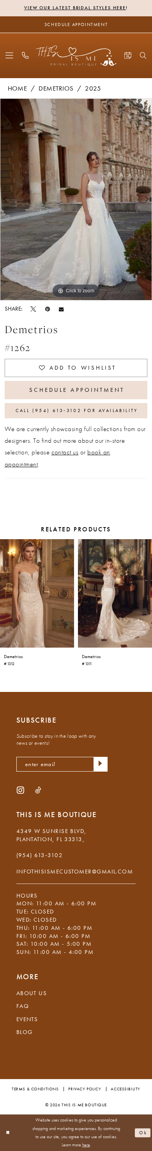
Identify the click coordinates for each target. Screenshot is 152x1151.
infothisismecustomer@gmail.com (74, 871)
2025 (93, 88)
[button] (9, 55)
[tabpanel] (76, 199)
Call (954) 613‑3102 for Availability (77, 410)
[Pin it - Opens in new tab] (47, 308)
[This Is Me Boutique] (76, 55)
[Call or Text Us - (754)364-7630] (26, 55)
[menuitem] (9, 55)
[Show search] (143, 55)
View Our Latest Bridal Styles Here (75, 8)
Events (27, 1019)
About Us (31, 993)
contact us (65, 452)
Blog (24, 1032)
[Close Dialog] (8, 1132)
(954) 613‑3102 (39, 855)
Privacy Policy (84, 1089)
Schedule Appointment (77, 389)
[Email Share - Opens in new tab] (61, 309)
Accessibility (125, 1089)
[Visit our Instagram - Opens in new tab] (20, 790)
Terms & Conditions (35, 1089)
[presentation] (37, 593)
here (86, 1145)
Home (17, 88)
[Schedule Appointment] (128, 55)
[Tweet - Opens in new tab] (33, 308)
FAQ (22, 1006)
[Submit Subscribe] (100, 764)
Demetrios (56, 88)
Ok (143, 1133)
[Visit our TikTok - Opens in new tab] (38, 790)
